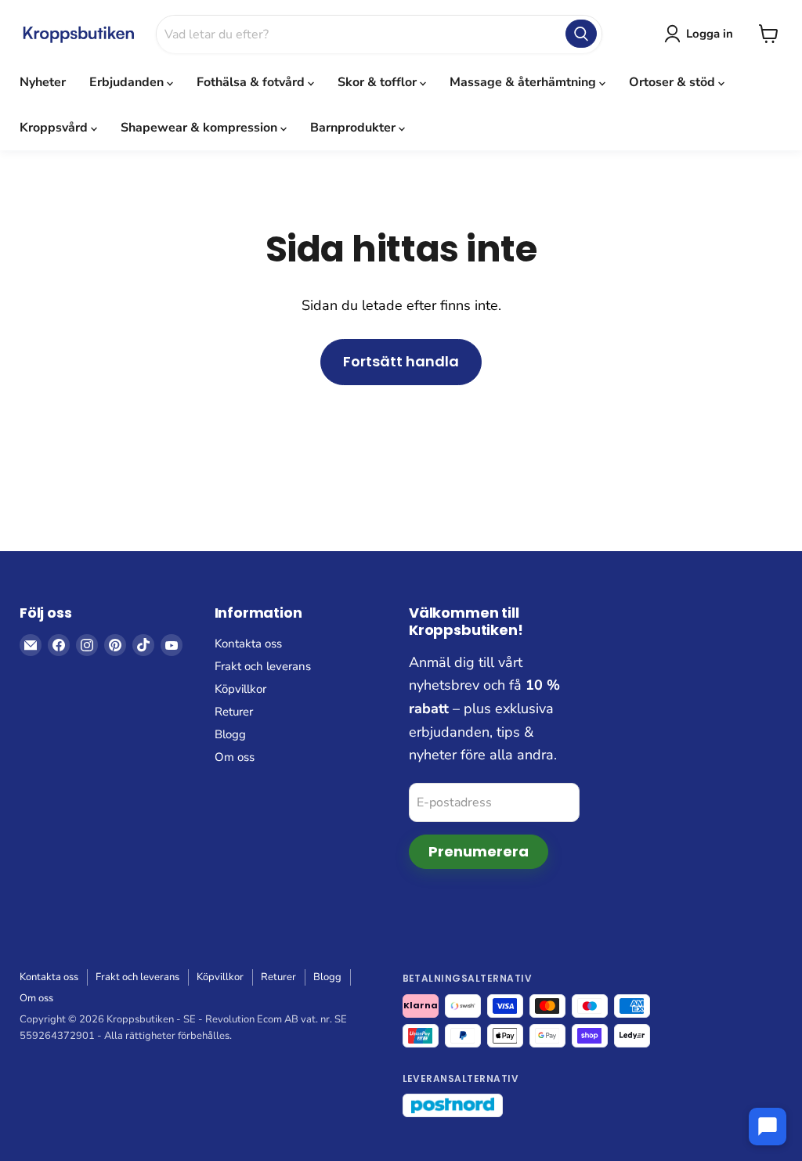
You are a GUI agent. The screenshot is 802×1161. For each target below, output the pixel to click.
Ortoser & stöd (673, 82)
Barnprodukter (354, 127)
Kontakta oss (248, 643)
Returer (234, 711)
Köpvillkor (240, 689)
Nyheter (43, 82)
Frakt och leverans (263, 666)
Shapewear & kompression (200, 127)
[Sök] (581, 34)
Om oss (235, 757)
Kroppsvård (55, 127)
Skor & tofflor (379, 82)
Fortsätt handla (401, 361)
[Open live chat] (767, 1126)
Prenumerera (478, 851)
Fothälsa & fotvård (252, 82)
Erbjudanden (128, 82)
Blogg (230, 734)
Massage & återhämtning (524, 82)
